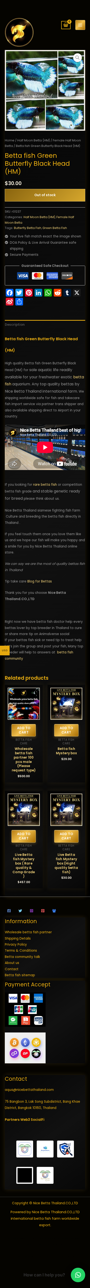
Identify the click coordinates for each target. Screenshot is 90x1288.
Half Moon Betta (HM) (33, 140)
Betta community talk (22, 957)
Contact (11, 969)
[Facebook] (9, 911)
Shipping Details (18, 938)
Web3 (25, 1119)
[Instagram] (31, 911)
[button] (77, 57)
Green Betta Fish (54, 228)
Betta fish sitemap (20, 975)
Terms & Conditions (21, 950)
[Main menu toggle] (80, 25)
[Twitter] (20, 911)
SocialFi (37, 1119)
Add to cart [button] (23, 730)
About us (12, 963)
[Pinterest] (43, 911)
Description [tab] (15, 324)
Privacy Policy (16, 944)
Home (9, 140)
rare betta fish (45, 484)
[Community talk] (54, 911)
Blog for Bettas (39, 581)
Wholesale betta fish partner (28, 932)
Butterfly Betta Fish (27, 228)
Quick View (23, 716)
